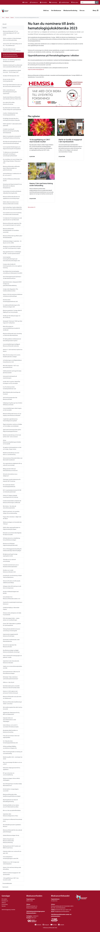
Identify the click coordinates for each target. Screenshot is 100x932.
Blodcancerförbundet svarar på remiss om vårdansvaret (12, 697)
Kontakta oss (5, 901)
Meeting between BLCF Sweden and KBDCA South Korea (11, 846)
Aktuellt (7, 17)
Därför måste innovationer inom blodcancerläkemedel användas (11, 202)
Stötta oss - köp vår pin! (8, 682)
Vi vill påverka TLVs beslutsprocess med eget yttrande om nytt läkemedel (12, 218)
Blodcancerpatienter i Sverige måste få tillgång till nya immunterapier (12, 311)
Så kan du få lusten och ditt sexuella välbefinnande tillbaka (11, 581)
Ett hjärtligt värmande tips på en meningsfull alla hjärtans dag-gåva (11, 119)
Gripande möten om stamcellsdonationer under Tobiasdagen (9, 719)
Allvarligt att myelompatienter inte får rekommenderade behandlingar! (12, 142)
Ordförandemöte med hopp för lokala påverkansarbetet (12, 371)
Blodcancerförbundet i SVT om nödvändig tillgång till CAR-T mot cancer (11, 32)
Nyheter (12, 17)
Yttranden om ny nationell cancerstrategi (9, 560)
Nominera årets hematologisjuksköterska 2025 (10, 300)
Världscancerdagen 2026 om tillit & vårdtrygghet (11, 779)
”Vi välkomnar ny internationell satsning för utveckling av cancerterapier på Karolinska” (10, 153)
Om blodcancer (56, 10)
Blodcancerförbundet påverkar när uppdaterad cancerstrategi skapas (11, 197)
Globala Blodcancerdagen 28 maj (11, 835)
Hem (3, 17)
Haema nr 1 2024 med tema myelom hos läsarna (12, 350)
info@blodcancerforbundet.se (61, 911)
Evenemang (5, 904)
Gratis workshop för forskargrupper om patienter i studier (12, 656)
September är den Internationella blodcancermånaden (11, 661)
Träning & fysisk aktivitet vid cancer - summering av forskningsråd (12, 629)
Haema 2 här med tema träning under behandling (12, 868)
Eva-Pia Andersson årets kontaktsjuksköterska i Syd (9, 387)
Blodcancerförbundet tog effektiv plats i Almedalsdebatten (12, 236)
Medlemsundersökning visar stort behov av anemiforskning (11, 453)
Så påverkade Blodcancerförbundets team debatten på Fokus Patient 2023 (12, 98)
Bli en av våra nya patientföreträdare (12, 810)
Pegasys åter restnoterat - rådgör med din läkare (12, 517)
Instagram (46, 924)
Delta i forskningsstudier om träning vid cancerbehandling (12, 752)
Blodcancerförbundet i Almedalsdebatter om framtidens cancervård (11, 230)
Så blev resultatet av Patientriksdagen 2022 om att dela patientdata (12, 39)
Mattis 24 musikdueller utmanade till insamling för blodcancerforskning (12, 137)
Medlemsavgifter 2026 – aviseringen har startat (12, 757)
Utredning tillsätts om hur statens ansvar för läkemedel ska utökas (11, 806)
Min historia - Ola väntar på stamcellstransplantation (9, 507)
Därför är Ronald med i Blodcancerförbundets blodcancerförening (8, 840)
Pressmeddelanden (7, 883)
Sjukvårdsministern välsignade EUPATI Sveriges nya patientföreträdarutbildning (12, 283)
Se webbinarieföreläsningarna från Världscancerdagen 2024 (11, 306)
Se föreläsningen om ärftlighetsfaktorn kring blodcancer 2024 (12, 361)
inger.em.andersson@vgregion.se (36, 69)
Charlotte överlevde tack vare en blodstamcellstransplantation (11, 565)
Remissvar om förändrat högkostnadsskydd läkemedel (10, 544)
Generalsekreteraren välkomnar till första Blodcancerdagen (11, 672)
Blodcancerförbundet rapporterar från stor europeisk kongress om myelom (12, 224)
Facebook (38, 924)
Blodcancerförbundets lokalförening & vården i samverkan (12, 702)
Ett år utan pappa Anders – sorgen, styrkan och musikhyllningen (11, 619)
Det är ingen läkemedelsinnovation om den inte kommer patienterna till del (12, 85)
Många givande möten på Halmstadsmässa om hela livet (10, 469)
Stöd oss (46, 10)
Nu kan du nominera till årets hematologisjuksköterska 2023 (10, 55)
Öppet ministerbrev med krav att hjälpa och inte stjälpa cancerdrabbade (12, 425)
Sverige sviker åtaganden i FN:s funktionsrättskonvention (10, 290)
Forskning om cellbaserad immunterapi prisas (12, 820)
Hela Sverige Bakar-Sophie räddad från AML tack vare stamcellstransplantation (12, 208)
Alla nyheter (31, 207)
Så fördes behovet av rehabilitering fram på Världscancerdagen (11, 539)
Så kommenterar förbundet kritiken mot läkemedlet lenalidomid (12, 459)
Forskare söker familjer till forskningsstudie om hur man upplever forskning (12, 265)
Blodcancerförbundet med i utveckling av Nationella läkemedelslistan (12, 334)
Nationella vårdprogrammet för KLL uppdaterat (11, 768)
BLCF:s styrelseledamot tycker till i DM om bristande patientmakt (12, 491)
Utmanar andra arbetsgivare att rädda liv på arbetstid (12, 613)
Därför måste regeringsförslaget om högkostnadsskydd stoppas (11, 528)
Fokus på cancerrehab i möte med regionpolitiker (11, 736)
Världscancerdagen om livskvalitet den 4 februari (12, 523)
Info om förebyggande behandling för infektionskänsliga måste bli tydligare (12, 549)
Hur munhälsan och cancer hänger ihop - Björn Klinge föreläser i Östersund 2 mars (12, 161)
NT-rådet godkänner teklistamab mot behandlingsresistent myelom (12, 339)
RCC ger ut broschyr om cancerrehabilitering (8, 773)
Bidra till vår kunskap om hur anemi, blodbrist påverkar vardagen (11, 355)
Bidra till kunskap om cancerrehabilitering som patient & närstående (11, 328)
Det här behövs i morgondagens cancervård (11, 790)
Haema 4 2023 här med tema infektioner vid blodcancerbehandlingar (12, 295)
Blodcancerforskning (70, 10)
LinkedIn (62, 924)
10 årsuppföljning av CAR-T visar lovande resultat (11, 879)
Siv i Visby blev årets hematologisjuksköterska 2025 (10, 741)
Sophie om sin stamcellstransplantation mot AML (12, 667)
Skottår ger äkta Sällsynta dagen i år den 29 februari (11, 316)
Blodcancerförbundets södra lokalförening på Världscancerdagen (11, 795)
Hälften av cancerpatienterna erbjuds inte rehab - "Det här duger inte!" (12, 71)
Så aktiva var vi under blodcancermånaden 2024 (9, 571)
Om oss (82, 10)
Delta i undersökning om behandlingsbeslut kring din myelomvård (10, 91)
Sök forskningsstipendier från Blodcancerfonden (10, 398)
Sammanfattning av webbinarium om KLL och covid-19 (12, 174)
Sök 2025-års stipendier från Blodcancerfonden (9, 645)
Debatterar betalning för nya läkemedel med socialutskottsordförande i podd (12, 66)
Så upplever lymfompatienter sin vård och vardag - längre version (12, 448)
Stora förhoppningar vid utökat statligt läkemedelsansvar (12, 784)
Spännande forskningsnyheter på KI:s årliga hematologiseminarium (12, 430)
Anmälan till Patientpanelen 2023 (11, 75)
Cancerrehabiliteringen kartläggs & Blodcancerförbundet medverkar (11, 345)
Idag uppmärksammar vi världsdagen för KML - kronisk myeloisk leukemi (12, 252)
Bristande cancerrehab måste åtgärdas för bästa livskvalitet (12, 533)
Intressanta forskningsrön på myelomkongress (10, 377)
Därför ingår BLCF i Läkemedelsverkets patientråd (12, 124)
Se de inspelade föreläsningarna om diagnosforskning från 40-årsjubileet (12, 147)
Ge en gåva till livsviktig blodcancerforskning (8, 103)
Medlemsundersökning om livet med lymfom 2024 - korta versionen (12, 435)
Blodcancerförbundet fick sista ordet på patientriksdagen (12, 830)
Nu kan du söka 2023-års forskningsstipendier (9, 80)
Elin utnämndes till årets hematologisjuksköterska (9, 485)
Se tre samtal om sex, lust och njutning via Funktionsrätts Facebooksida (12, 213)
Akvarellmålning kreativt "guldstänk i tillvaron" (12, 825)
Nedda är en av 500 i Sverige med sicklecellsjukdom (11, 862)
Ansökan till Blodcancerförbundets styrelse (11, 179)
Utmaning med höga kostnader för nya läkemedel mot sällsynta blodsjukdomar (12, 185)
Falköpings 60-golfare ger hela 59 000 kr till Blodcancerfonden (12, 403)
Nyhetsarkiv (5, 887)
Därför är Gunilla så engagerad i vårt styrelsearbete (11, 873)
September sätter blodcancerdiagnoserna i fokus (10, 814)
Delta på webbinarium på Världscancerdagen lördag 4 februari (12, 49)
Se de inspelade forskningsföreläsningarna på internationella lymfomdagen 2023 (11, 258)
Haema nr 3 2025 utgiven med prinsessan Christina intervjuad (10, 692)
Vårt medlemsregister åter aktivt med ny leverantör (12, 708)
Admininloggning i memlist (8, 909)
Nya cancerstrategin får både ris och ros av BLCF (12, 763)
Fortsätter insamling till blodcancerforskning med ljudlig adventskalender (11, 130)
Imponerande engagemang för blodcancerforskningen (10, 635)
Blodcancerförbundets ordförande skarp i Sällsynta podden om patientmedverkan (11, 168)
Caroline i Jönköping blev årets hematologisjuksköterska (10, 114)
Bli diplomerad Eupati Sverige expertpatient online (10, 555)
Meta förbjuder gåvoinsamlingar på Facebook (11, 393)
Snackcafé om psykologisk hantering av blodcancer (12, 603)
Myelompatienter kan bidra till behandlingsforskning (10, 800)
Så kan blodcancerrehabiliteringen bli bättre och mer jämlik (12, 442)
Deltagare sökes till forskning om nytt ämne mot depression (12, 587)
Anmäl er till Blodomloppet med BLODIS (11, 592)
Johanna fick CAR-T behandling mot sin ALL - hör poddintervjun (12, 44)
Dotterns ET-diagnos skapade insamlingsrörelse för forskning (10, 496)
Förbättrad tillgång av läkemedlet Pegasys (11, 608)
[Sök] (97, 2)
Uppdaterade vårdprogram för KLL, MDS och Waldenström (11, 713)
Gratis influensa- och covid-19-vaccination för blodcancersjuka (11, 725)
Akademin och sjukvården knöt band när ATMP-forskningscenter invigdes (12, 247)
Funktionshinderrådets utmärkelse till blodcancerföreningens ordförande (12, 501)
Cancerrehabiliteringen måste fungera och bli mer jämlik (12, 409)
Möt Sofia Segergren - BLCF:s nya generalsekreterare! (11, 366)
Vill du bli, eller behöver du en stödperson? (10, 475)
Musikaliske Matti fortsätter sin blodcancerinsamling (10, 731)
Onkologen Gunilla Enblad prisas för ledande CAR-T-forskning (11, 480)
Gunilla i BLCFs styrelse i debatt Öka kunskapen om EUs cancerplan (11, 382)
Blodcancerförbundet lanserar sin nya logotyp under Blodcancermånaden (12, 414)
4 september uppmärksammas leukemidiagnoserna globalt (10, 419)
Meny (95, 10)
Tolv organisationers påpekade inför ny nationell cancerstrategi (12, 464)
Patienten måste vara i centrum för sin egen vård (12, 852)
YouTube (54, 924)
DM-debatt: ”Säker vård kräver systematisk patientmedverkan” (10, 677)
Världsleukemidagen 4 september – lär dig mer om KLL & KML (12, 242)
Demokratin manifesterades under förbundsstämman (11, 640)
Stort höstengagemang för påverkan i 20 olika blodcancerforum (12, 277)
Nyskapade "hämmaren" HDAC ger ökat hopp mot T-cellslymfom (12, 322)
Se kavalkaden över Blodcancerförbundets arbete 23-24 (11, 597)
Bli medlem (4, 899)
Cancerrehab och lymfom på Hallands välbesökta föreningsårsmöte (12, 192)
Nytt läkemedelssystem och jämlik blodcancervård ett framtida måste (11, 686)
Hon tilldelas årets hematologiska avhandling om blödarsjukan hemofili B (12, 272)
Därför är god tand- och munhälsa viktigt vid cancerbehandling (11, 512)
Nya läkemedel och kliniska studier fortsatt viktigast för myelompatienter (12, 108)
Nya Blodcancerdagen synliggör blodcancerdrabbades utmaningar (11, 651)
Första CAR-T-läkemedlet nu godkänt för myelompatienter (12, 624)
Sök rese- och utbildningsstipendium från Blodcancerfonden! (12, 60)
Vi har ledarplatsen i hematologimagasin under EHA (10, 857)
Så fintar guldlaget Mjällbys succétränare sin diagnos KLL (10, 747)
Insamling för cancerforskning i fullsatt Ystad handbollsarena (12, 576)
